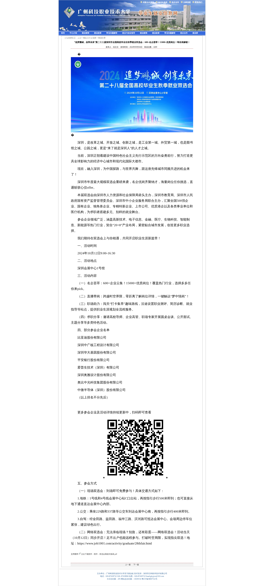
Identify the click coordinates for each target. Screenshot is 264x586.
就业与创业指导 (128, 33)
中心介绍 (73, 33)
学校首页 (89, 38)
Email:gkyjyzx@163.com (155, 576)
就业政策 (97, 33)
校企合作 (175, 2)
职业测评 (77, 38)
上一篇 (128, 565)
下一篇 (136, 565)
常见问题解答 (111, 33)
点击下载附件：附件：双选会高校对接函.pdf (99, 554)
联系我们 (198, 2)
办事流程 (187, 2)
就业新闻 (85, 33)
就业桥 (195, 33)
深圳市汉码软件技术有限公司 (155, 573)
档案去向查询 (148, 2)
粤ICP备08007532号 (149, 579)
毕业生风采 (162, 2)
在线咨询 (64, 38)
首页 (63, 33)
